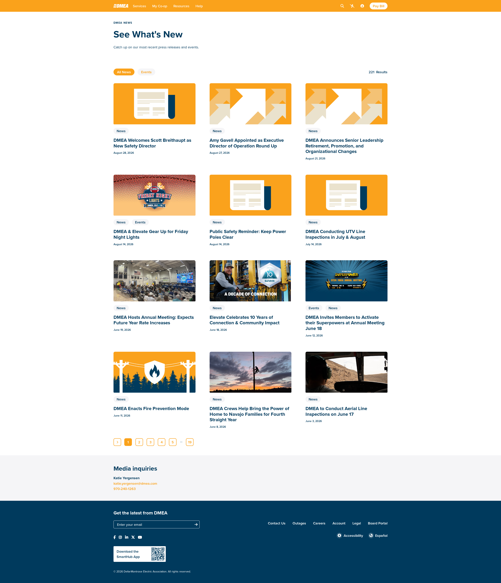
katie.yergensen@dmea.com (135, 483)
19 (190, 442)
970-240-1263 (125, 488)
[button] (139, 6)
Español (381, 535)
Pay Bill (378, 6)
